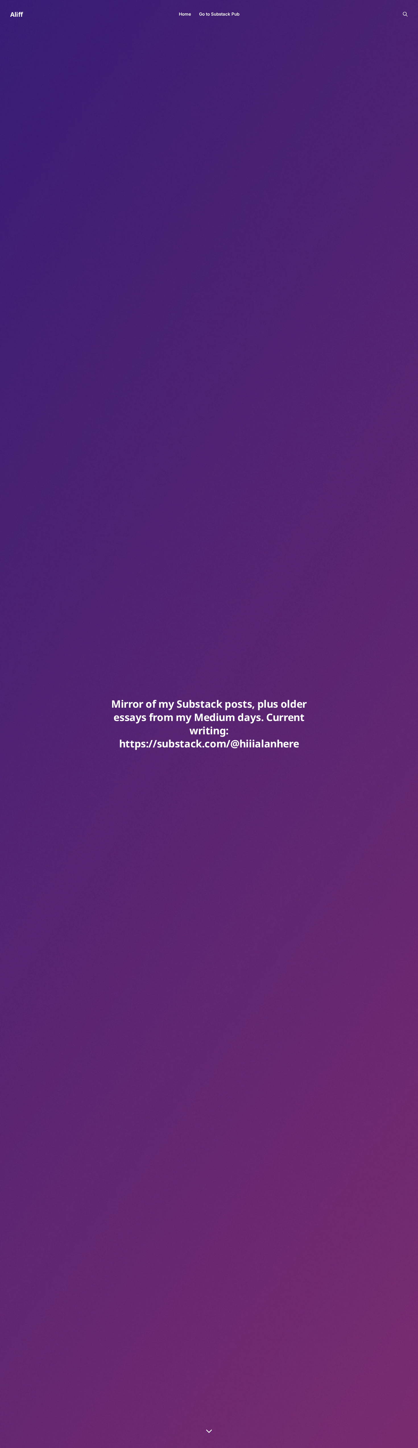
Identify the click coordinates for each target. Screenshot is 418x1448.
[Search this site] (405, 14)
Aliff (16, 14)
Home (185, 14)
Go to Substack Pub (219, 14)
